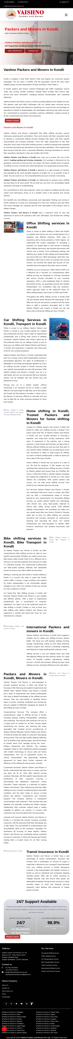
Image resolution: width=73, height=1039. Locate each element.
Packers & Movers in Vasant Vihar (47, 1012)
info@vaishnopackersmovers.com (14, 6)
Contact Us (33, 51)
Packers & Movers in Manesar (12, 1021)
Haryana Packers (16, 33)
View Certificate (15, 51)
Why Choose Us (7, 991)
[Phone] (7, 1036)
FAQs (4, 994)
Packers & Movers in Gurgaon (46, 1019)
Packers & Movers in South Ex (12, 1028)
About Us (5, 985)
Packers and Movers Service (50, 971)
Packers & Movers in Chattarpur (13, 1024)
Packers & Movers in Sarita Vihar (47, 1021)
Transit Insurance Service (49, 965)
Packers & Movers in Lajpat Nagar (13, 1026)
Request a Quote (12, 121)
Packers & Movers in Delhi (11, 1014)
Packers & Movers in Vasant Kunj (13, 1030)
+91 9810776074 (22, 2)
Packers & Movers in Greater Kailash (14, 1033)
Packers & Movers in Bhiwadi (46, 1030)
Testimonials (6, 997)
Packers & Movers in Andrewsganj (48, 1026)
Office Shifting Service (48, 956)
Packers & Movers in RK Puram (46, 1033)
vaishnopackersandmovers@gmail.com (18, 974)
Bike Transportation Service (50, 962)
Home (7, 33)
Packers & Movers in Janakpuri (46, 1028)
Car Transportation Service (50, 959)
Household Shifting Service (50, 953)
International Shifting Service (50, 968)
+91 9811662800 (9, 2)
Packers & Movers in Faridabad (12, 1012)
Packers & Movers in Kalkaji (45, 1014)
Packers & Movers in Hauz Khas (47, 1017)
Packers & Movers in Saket (45, 1024)
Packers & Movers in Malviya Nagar (14, 1017)
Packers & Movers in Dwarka (12, 1019)
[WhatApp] (7, 1030)
